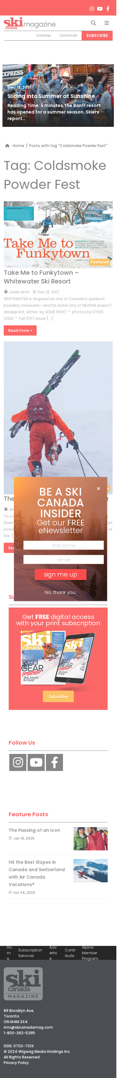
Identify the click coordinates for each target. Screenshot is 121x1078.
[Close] (98, 488)
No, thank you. (60, 592)
